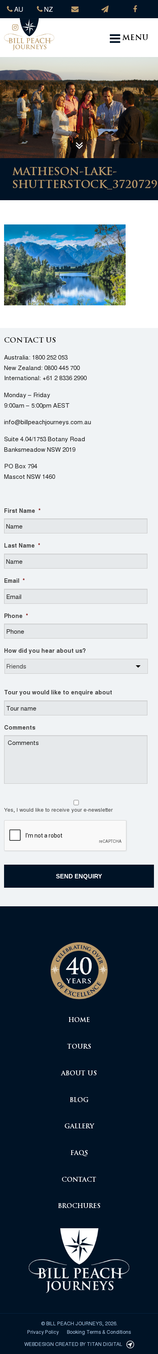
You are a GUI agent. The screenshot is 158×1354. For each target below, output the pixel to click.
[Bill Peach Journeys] (79, 966)
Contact (79, 1180)
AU (18, 9)
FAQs (79, 1154)
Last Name (22, 545)
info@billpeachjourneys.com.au (47, 421)
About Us (79, 1074)
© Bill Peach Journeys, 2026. (79, 1323)
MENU (135, 38)
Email (14, 580)
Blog (79, 1101)
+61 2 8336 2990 (65, 377)
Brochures (79, 1207)
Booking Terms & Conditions (99, 1331)
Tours (79, 1047)
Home (79, 1021)
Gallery (79, 1127)
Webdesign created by (73, 1343)
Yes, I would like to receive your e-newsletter (58, 809)
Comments (19, 727)
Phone (16, 615)
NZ (48, 9)
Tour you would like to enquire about (58, 692)
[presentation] (65, 836)
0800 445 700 (62, 367)
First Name (22, 510)
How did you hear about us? (45, 650)
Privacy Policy (43, 1331)
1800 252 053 (50, 357)
